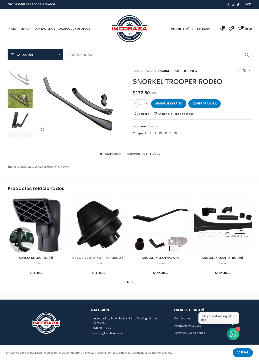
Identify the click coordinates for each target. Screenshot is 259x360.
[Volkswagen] (59, 295)
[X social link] (155, 133)
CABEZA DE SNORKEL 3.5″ (36, 258)
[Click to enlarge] (43, 129)
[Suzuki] (129, 295)
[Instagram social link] (233, 4)
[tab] (109, 152)
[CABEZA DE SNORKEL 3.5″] (37, 225)
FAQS (248, 4)
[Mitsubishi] (199, 295)
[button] (14, 134)
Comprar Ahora (204, 103)
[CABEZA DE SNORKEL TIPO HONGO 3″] (99, 225)
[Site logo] (129, 28)
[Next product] (249, 70)
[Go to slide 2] (132, 282)
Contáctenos (182, 318)
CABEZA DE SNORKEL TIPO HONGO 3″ (98, 258)
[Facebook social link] (228, 4)
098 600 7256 (102, 328)
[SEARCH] (247, 54)
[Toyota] (94, 295)
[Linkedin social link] (165, 133)
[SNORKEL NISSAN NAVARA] (161, 225)
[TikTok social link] (238, 4)
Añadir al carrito (168, 103)
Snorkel (149, 71)
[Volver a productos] (244, 70)
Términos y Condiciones (189, 332)
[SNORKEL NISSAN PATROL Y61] (223, 225)
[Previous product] (239, 70)
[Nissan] (164, 295)
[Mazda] (234, 295)
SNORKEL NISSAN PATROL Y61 (222, 258)
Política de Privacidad (187, 325)
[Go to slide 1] (128, 282)
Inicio (136, 71)
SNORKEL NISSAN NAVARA (160, 258)
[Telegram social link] (176, 133)
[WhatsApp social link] (170, 133)
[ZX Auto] (25, 295)
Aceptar (243, 352)
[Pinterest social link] (160, 133)
